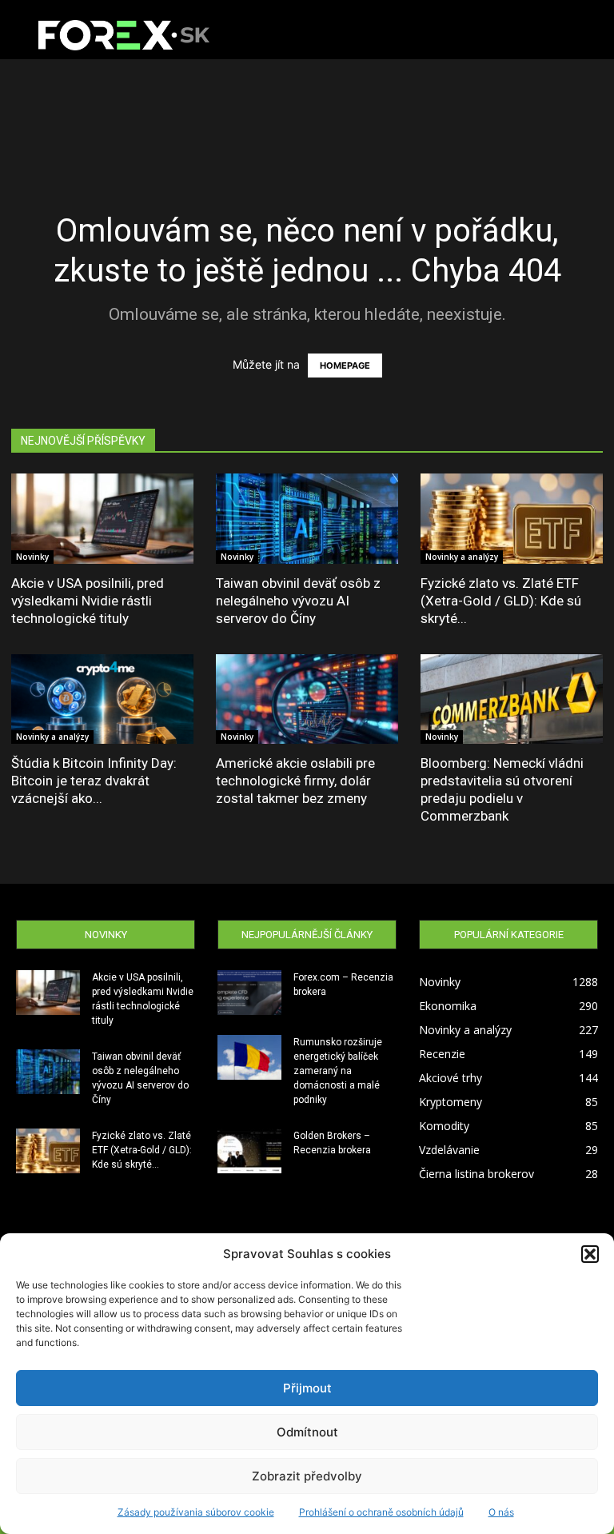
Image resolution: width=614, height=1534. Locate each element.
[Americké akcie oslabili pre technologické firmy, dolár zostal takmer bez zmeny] (307, 699)
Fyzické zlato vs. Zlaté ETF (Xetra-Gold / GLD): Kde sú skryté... (501, 600)
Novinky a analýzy (461, 556)
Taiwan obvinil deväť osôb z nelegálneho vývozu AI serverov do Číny (298, 600)
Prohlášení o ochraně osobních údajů (381, 1512)
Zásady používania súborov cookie (196, 1512)
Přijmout (307, 1388)
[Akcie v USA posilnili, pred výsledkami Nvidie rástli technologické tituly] (102, 518)
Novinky (32, 556)
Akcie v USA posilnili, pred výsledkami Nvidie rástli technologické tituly (87, 600)
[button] (590, 1254)
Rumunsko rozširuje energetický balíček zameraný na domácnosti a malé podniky (337, 1071)
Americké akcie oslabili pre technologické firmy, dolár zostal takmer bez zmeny (295, 780)
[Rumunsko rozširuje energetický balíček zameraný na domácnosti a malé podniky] (249, 1057)
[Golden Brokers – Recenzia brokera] (249, 1151)
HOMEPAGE (345, 365)
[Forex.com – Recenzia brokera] (249, 992)
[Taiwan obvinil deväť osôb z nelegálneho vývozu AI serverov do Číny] (307, 518)
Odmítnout (307, 1432)
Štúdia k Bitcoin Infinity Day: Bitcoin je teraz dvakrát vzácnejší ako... (94, 780)
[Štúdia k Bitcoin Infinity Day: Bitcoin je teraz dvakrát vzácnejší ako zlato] (102, 699)
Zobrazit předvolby (307, 1476)
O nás (501, 1512)
